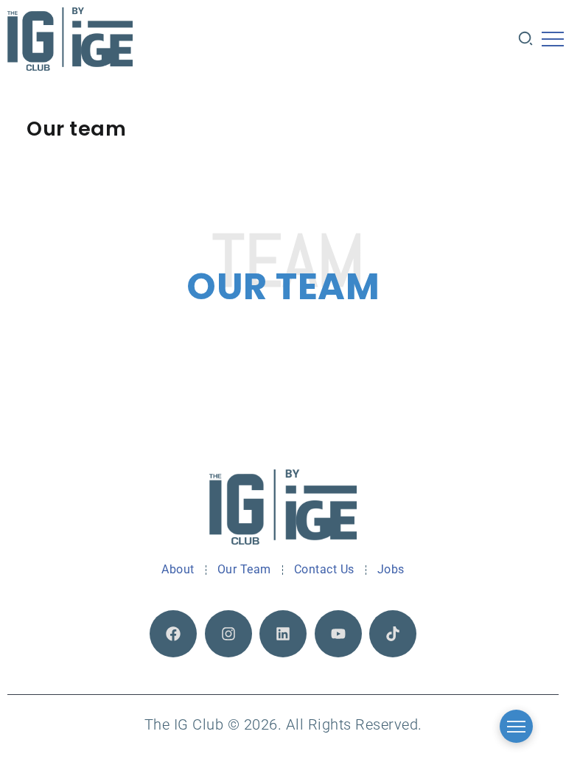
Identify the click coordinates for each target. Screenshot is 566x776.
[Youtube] (338, 633)
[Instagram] (228, 633)
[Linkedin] (283, 633)
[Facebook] (173, 633)
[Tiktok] (392, 633)
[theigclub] (70, 38)
